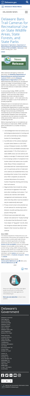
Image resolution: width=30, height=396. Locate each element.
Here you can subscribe (10, 297)
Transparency (4, 342)
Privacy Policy (4, 349)
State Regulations (6, 331)
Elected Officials (5, 321)
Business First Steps (6, 333)
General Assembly (6, 322)
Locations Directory (6, 337)
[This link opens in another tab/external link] (2, 2)
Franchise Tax (4, 357)
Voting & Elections (6, 340)
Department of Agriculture (8, 45)
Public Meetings (5, 339)
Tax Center (4, 346)
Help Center (4, 363)
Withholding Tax (5, 360)
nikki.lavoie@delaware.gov (8, 262)
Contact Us (4, 353)
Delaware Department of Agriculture (11, 79)
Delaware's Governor (6, 317)
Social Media (4, 369)
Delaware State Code (6, 329)
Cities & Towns (5, 328)
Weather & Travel (6, 351)
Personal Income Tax (6, 347)
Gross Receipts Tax (6, 358)
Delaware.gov (14, 387)
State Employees (5, 326)
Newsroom (21, 48)
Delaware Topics (5, 362)
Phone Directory (5, 335)
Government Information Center (20, 385)
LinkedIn (5, 256)
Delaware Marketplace (7, 344)
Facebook (14, 255)
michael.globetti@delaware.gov (10, 261)
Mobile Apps (4, 365)
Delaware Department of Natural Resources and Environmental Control (13, 76)
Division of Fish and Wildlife (8, 48)
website (14, 253)
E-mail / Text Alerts (6, 367)
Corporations (4, 355)
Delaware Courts (5, 324)
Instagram (21, 255)
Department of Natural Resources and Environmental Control (13, 45)
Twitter (27, 255)
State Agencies (5, 319)
